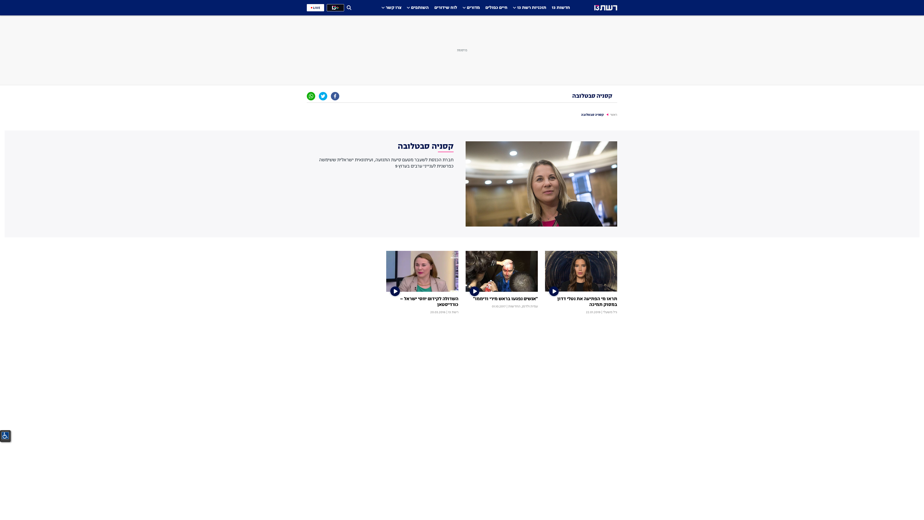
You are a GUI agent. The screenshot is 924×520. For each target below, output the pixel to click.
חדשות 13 (561, 8)
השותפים (420, 8)
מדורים (473, 8)
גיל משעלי (610, 312)
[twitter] (323, 96)
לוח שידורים (445, 8)
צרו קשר (393, 8)
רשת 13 (453, 312)
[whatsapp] (311, 96)
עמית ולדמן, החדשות (523, 306)
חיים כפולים (496, 8)
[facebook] (335, 96)
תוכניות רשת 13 (531, 8)
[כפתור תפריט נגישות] (5, 435)
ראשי (613, 115)
